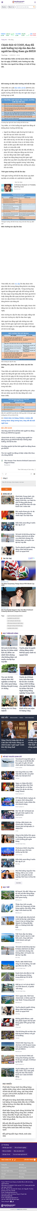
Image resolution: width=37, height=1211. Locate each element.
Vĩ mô (29, 749)
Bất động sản (18, 900)
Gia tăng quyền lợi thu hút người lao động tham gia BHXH (18, 447)
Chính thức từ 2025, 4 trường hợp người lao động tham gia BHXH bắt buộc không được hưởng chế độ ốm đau (16, 439)
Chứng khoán (5, 1167)
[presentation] (2, 732)
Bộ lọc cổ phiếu (7, 1151)
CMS (19, 1209)
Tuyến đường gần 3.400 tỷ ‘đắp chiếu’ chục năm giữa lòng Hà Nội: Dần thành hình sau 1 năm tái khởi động (24, 1073)
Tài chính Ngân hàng (20, 843)
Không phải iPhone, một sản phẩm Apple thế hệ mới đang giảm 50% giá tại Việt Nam (25, 1022)
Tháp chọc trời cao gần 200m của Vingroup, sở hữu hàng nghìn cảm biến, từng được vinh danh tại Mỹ (25, 907)
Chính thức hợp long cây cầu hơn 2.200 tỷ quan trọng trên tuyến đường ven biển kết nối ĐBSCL (25, 1046)
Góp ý (5, 478)
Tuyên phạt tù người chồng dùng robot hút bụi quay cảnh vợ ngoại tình (25, 549)
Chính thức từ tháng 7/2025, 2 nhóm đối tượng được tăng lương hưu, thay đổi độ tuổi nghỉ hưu (18, 420)
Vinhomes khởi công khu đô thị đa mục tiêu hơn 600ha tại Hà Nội (24, 850)
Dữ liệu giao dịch (7, 1147)
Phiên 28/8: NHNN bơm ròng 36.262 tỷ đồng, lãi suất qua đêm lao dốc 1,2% (25, 964)
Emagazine (14, 717)
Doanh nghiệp (18, 767)
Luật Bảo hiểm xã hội (12, 628)
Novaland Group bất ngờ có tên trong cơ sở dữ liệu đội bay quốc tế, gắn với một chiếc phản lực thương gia (25, 762)
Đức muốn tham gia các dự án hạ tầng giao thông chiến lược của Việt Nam (24, 513)
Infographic (29, 717)
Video (21, 717)
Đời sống (11, 39)
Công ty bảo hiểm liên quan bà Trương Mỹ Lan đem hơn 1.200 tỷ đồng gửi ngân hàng (25, 838)
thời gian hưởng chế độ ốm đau (14, 625)
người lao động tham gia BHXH (14, 615)
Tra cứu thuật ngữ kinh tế (20, 1154)
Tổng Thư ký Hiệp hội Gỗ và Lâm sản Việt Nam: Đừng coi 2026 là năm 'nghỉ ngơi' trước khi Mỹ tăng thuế (12, 743)
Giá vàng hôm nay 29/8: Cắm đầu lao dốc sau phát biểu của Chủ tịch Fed (24, 774)
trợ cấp (17, 284)
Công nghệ (18, 1027)
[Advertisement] (18, 21)
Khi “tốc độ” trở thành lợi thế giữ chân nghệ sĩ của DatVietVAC (24, 813)
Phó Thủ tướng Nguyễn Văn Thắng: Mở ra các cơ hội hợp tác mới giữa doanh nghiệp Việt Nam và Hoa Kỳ (25, 874)
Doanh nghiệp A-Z (19, 793)
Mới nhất (21, 1164)
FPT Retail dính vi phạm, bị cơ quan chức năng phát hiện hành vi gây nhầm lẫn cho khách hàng (25, 801)
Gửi (6, 489)
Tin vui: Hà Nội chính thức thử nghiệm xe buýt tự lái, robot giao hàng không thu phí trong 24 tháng (9, 682)
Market (4, 7)
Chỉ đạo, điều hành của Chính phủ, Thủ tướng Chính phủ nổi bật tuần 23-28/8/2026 (25, 825)
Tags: (3, 615)
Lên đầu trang (28, 1159)
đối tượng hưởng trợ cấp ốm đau (15, 623)
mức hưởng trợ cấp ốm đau (13, 620)
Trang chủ (4, 39)
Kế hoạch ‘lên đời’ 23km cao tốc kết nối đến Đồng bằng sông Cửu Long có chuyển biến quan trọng (25, 894)
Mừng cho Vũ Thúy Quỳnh (8, 709)
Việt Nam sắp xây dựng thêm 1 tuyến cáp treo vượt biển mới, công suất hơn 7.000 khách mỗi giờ (24, 937)
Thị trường (3, 749)
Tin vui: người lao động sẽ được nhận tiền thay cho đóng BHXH (18, 454)
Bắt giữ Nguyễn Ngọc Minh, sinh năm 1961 (17, 1135)
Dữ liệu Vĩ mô (6, 1154)
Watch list (11, 7)
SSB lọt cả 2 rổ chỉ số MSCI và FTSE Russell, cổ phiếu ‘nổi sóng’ (24, 986)
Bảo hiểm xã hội (20, 88)
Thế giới (17, 778)
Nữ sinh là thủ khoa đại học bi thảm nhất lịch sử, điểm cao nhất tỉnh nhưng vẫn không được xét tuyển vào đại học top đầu (25, 538)
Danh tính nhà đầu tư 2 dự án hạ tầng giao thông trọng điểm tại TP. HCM (24, 975)
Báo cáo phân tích (19, 1151)
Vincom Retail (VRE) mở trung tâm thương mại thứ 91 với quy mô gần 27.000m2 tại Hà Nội (25, 1059)
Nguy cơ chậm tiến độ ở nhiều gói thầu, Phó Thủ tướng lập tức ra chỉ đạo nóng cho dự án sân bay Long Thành (24, 787)
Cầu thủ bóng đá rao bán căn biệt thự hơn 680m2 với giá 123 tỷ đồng (25, 1033)
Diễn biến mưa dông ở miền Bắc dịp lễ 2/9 (25, 524)
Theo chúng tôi (6, 1159)
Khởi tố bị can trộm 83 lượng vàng (27, 709)
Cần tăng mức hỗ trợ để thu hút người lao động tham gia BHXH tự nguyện (18, 432)
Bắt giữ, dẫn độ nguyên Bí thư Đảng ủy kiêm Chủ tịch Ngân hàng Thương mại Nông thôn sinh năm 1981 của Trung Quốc (17, 1126)
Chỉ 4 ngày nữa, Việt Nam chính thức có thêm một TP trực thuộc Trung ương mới (25, 998)
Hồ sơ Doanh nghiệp (20, 1147)
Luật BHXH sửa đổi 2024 (13, 618)
